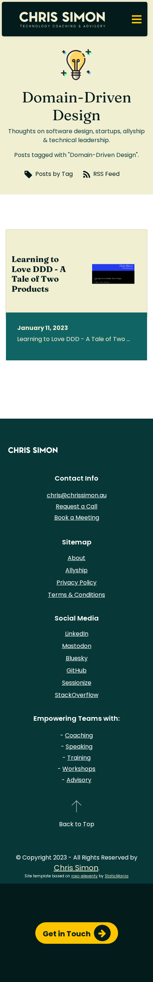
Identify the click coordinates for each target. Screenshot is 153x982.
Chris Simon (76, 867)
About (76, 558)
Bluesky (77, 658)
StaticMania (116, 876)
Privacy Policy (76, 582)
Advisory (78, 780)
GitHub (76, 670)
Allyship (76, 570)
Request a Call (76, 506)
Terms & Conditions (76, 594)
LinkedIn (76, 633)
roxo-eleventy (84, 876)
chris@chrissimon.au (77, 495)
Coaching (79, 735)
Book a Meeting (76, 517)
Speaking (79, 746)
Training (79, 757)
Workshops (78, 769)
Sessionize (76, 682)
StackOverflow (76, 695)
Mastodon (76, 646)
